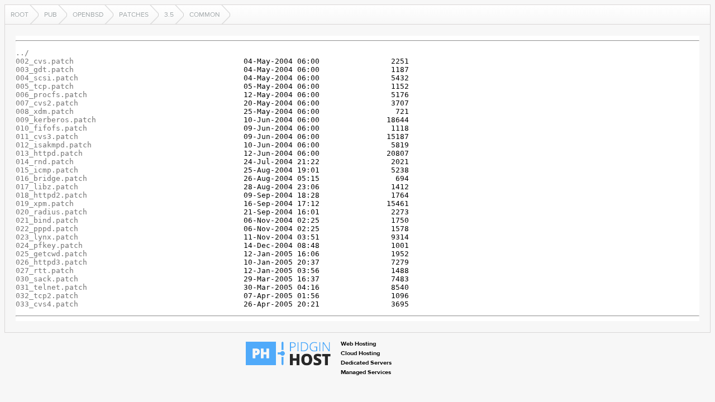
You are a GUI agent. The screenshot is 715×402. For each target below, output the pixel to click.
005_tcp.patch (45, 86)
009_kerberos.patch (56, 120)
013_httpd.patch (49, 153)
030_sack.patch (47, 279)
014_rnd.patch (45, 161)
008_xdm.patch (45, 111)
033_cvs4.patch (47, 304)
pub (50, 14)
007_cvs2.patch (47, 103)
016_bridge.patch (51, 178)
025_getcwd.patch (51, 254)
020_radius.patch (51, 212)
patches (134, 14)
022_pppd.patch (47, 228)
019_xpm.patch (45, 203)
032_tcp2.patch (47, 295)
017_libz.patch (47, 187)
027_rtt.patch (45, 270)
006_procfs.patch (51, 94)
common (204, 14)
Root (19, 14)
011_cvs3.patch (47, 136)
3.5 (169, 14)
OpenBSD (88, 14)
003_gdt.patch (45, 69)
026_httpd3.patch (51, 262)
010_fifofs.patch (51, 128)
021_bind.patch (47, 220)
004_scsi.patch (47, 78)
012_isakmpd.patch (54, 145)
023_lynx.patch (47, 237)
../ (22, 53)
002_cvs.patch (45, 61)
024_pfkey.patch (49, 245)
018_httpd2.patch (51, 195)
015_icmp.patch (47, 170)
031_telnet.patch (51, 287)
